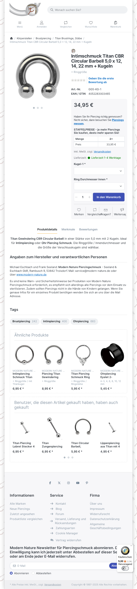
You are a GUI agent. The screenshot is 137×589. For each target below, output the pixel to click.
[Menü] (131, 546)
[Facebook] (50, 483)
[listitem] (38, 77)
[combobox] (87, 10)
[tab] (47, 229)
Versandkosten (102, 151)
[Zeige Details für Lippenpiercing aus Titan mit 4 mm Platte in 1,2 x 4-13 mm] (112, 427)
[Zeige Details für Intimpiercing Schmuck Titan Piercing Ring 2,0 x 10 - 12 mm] (24, 355)
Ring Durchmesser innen (89, 179)
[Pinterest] (87, 483)
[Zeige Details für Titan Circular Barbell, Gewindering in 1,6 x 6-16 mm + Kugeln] (83, 427)
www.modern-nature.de (31, 274)
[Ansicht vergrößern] (38, 77)
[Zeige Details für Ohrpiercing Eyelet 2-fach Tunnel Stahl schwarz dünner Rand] (112, 355)
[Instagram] (68, 483)
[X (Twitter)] (59, 483)
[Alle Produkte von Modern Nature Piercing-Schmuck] (73, 50)
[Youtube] (78, 483)
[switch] (125, 568)
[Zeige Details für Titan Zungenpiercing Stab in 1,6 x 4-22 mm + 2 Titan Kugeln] (54, 427)
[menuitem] (25, 321)
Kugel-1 (78, 164)
